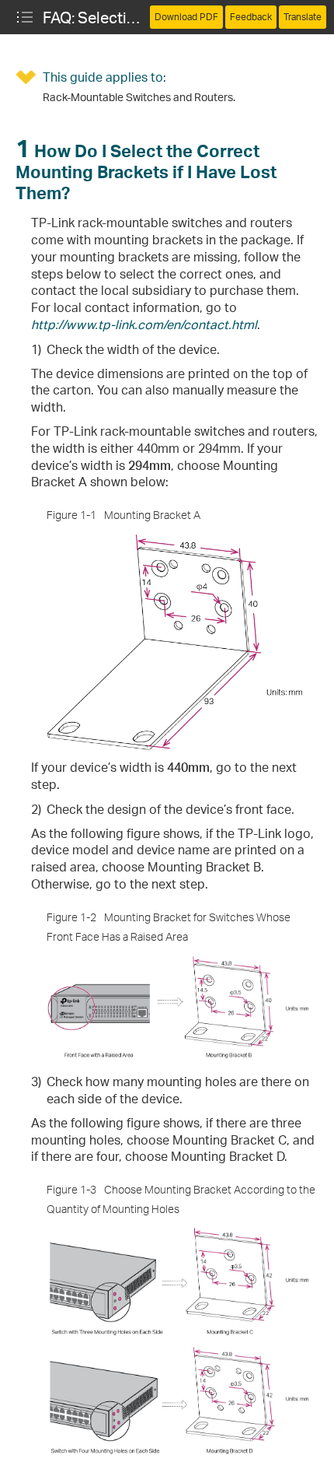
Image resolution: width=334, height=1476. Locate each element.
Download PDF (186, 17)
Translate (303, 17)
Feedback (251, 17)
